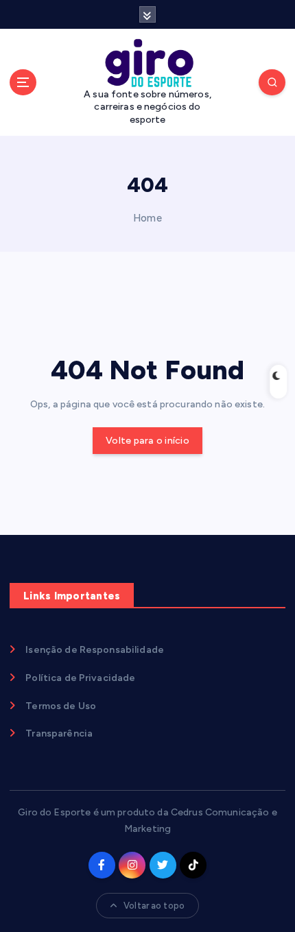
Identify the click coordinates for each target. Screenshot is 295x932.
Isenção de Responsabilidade (94, 650)
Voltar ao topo (154, 905)
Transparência (59, 733)
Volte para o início (147, 440)
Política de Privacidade (80, 678)
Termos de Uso (60, 706)
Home (147, 218)
